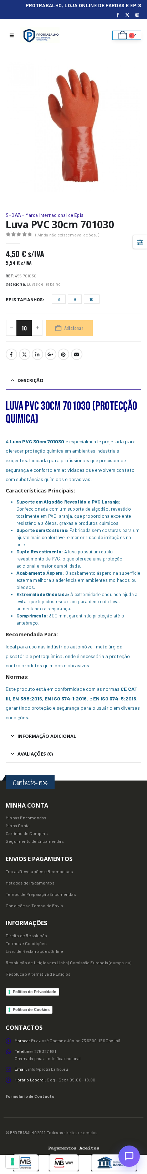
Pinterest (63, 354)
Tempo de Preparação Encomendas (41, 894)
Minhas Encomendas (26, 817)
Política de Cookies (31, 1009)
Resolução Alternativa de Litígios (38, 973)
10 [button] (91, 299)
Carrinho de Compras (26, 833)
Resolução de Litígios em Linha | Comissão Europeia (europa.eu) (68, 962)
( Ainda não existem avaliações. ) (67, 234)
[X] (127, 15)
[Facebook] (117, 15)
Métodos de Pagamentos (30, 882)
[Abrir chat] (129, 1156)
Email (76, 354)
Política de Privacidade (34, 991)
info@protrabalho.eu (48, 1068)
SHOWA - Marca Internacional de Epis (44, 215)
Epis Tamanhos (24, 299)
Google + (50, 354)
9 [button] (75, 299)
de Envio (54, 905)
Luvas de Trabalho (44, 284)
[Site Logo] (40, 35)
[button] (11, 35)
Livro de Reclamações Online (34, 951)
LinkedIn (37, 354)
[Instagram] (137, 15)
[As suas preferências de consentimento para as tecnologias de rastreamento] (12, 1161)
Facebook (11, 354)
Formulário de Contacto (30, 1096)
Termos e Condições (26, 943)
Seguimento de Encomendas (35, 841)
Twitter (24, 354)
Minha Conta (18, 825)
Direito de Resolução (26, 935)
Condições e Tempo (25, 905)
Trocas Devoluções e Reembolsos (39, 871)
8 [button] (58, 299)
